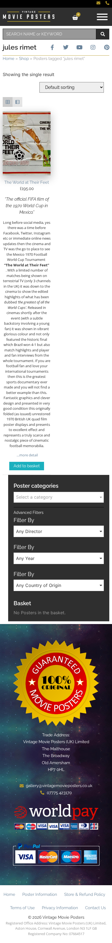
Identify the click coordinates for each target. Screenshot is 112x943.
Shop (24, 58)
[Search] (102, 34)
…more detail (27, 455)
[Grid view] (8, 102)
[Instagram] (93, 47)
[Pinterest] (106, 47)
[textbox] (59, 497)
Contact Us (95, 907)
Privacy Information (60, 907)
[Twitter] (66, 47)
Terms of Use (22, 907)
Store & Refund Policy (84, 894)
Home (8, 58)
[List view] (17, 102)
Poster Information (39, 894)
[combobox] (49, 34)
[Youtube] (79, 47)
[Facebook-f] (52, 47)
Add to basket (27, 465)
